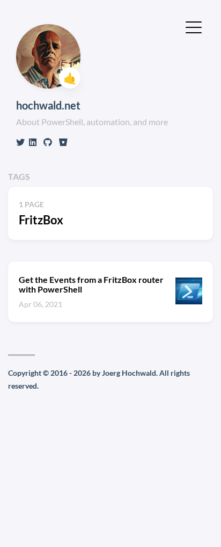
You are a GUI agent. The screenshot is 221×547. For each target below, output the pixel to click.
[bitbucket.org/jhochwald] (63, 142)
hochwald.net (48, 105)
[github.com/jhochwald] (47, 142)
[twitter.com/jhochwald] (20, 142)
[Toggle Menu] (193, 26)
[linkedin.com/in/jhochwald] (32, 142)
